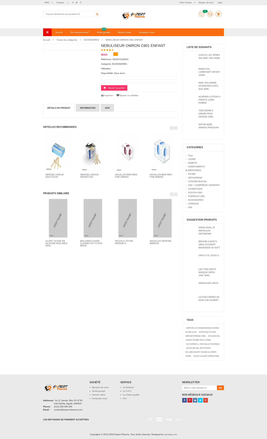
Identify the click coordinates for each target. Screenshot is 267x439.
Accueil (58, 32)
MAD (47, 2)
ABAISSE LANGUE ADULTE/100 (54, 175)
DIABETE (192, 163)
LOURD (192, 159)
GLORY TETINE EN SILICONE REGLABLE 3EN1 (56, 243)
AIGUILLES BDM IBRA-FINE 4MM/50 (126, 175)
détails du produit (58, 108)
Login (219, 2)
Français (61, 2)
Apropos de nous (206, 2)
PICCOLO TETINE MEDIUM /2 (124, 242)
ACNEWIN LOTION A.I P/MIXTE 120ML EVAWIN (209, 99)
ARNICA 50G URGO (208, 283)
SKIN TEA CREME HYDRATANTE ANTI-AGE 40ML (209, 86)
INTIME (191, 174)
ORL (190, 207)
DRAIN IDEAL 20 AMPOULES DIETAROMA (207, 230)
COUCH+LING (195, 192)
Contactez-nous (146, 32)
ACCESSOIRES (92, 40)
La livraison (128, 387)
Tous (190, 155)
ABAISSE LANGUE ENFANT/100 (89, 175)
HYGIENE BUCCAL (197, 181)
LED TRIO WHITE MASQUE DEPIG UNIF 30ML (207, 272)
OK (220, 388)
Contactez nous (99, 398)
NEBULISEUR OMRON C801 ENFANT (124, 40)
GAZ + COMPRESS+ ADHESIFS (204, 185)
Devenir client (124, 32)
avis (107, 108)
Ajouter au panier (116, 88)
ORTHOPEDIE (195, 177)
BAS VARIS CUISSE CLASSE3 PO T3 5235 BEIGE (91, 243)
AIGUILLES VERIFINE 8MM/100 (160, 242)
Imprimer (108, 95)
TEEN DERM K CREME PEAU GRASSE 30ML (206, 113)
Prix (125, 398)
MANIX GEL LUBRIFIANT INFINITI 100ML (209, 72)
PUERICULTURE (196, 196)
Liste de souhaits (202, 14)
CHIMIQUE (193, 203)
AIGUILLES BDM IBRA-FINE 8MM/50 (161, 175)
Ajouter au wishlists (129, 95)
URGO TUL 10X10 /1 (209, 255)
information (87, 108)
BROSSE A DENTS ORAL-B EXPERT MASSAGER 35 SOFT (209, 244)
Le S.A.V (127, 391)
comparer (210, 14)
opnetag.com (170, 434)
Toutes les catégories (67, 40)
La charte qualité (131, 394)
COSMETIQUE (195, 189)
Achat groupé (103, 32)
